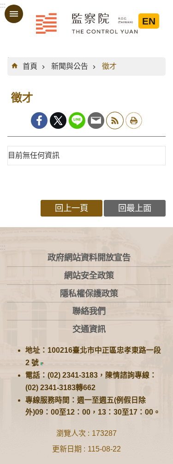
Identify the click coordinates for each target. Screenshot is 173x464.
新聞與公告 (69, 66)
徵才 (109, 66)
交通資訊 (89, 329)
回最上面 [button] (134, 208)
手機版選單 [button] (14, 14)
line (77, 120)
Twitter (58, 120)
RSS (115, 120)
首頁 (30, 66)
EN (148, 21)
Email (96, 120)
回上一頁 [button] (71, 208)
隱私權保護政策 (89, 293)
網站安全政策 (89, 275)
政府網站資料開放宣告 (89, 257)
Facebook (39, 120)
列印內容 (133, 120)
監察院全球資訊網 (86, 23)
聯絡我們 (89, 311)
